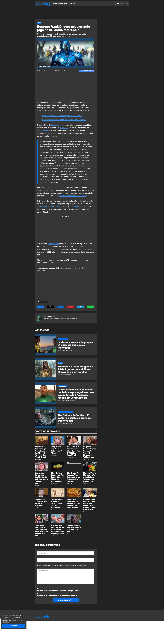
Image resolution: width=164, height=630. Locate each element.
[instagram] (120, 3)
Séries (66, 4)
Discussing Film (43, 131)
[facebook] (115, 4)
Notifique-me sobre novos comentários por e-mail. (59, 591)
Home (55, 4)
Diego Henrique (49, 316)
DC (86, 102)
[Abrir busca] (127, 4)
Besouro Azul (56, 125)
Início (39, 22)
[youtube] (118, 3)
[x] (123, 3)
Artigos (72, 4)
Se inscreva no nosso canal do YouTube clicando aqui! (64, 120)
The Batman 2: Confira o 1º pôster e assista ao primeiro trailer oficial (74, 418)
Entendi (14, 626)
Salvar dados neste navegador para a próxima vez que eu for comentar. (62, 565)
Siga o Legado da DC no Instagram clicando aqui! (62, 116)
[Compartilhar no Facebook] (40, 307)
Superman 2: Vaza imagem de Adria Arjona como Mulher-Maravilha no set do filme (75, 369)
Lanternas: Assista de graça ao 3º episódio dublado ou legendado (76, 345)
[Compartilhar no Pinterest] (70, 307)
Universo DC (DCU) (81, 206)
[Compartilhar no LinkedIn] (60, 307)
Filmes (60, 4)
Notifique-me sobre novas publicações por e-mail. (58, 596)
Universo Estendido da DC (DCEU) (73, 196)
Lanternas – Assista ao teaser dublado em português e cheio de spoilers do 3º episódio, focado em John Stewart (76, 393)
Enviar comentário (66, 600)
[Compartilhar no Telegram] (80, 307)
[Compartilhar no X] (50, 307)
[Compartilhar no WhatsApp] (90, 307)
